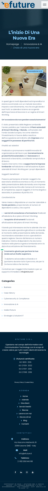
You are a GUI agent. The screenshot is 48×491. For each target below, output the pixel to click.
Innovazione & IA (33, 44)
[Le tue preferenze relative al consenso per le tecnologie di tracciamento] (2, 257)
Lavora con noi (25, 413)
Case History (9, 293)
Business (7, 287)
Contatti (25, 424)
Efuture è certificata (25, 359)
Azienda (25, 399)
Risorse (25, 410)
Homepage (12, 44)
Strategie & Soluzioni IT (14, 315)
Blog (25, 420)
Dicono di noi (25, 417)
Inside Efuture (10, 310)
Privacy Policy (19, 382)
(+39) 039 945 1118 (25, 461)
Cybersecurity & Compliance (16, 298)
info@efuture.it (27, 272)
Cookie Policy (29, 382)
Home (25, 396)
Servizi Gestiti (25, 406)
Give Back (25, 403)
